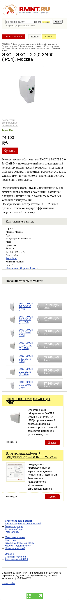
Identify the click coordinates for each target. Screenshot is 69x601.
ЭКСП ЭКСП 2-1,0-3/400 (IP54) (26, 332)
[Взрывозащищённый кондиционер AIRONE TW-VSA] (15, 480)
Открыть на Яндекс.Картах (22, 268)
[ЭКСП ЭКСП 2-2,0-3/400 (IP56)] (12, 389)
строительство (25, 12)
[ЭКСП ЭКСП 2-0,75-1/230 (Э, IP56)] (12, 350)
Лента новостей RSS (16, 559)
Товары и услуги (14, 526)
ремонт (35, 12)
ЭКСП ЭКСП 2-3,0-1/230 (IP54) (26, 359)
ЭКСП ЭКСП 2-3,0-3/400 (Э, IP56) (28, 400)
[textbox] (29, 22)
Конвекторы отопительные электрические (10, 123)
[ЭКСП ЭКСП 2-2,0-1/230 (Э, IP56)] (12, 376)
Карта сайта (8, 583)
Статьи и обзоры (14, 529)
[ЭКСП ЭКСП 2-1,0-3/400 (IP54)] (12, 337)
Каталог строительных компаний (23, 523)
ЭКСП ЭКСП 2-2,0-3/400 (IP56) (26, 385)
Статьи (34, 37)
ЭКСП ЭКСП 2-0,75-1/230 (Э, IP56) (26, 345)
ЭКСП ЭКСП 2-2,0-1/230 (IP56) (26, 306)
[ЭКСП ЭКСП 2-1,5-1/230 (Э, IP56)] (12, 324)
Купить (9, 150)
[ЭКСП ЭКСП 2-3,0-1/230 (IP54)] (12, 363)
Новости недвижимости (18, 545)
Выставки (10, 540)
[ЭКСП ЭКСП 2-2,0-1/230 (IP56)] (12, 311)
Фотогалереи (12, 531)
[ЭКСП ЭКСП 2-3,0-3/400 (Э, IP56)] (15, 426)
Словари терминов (15, 556)
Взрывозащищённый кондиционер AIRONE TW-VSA (31, 455)
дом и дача (45, 12)
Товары (49, 37)
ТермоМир (8, 130)
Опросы (9, 554)
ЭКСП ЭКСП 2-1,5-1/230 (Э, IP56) (26, 319)
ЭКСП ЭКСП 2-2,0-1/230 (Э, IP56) (26, 372)
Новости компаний (15, 548)
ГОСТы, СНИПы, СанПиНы (19, 543)
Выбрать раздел (13, 37)
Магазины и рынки (15, 537)
